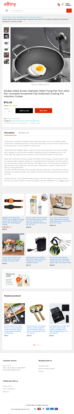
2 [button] (36, 344)
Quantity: (6, 108)
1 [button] (34, 344)
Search (69, 11)
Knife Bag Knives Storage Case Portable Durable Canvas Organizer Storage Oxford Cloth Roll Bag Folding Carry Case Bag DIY (59, 329)
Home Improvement (18, 121)
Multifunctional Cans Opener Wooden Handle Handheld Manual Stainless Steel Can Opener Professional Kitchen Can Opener (36, 329)
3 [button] (37, 344)
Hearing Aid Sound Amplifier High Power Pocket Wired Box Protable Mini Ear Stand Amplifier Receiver (36, 260)
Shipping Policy (43, 366)
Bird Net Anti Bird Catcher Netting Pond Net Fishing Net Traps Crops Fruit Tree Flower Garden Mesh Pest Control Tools (60, 260)
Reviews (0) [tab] (23, 133)
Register (68, 5)
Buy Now (43, 111)
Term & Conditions (9, 389)
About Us (6, 391)
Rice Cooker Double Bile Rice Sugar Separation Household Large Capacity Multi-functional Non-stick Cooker (60, 220)
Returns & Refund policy (46, 368)
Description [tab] (9, 133)
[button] (34, 214)
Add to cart (24, 111)
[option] (14, 321)
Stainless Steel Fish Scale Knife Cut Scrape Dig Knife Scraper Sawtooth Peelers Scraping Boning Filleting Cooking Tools (13, 329)
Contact (41, 371)
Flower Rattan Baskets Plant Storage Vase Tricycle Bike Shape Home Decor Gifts (11, 259)
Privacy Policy (7, 386)
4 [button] (39, 344)
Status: (6, 105)
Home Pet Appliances (32, 121)
